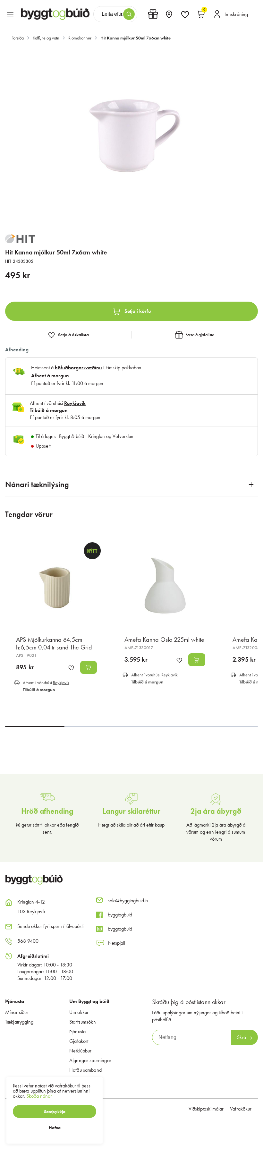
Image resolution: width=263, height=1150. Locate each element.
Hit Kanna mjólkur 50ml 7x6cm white (135, 38)
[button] (10, 14)
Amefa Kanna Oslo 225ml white (164, 639)
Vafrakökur (240, 1108)
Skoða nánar (39, 1096)
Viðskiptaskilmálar (206, 1108)
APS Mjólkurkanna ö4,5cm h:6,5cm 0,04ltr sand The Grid (54, 643)
